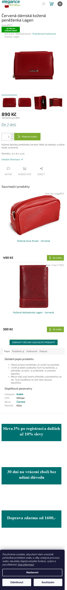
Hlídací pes (24, 174)
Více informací (25, 564)
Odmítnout (16, 582)
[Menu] (60, 4)
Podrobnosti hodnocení (44, 34)
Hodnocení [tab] (31, 351)
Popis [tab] (7, 351)
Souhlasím (48, 582)
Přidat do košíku (29, 136)
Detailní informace (11, 159)
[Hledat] (44, 4)
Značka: (11, 37)
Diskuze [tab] (43, 351)
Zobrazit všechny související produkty (33, 342)
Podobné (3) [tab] (18, 351)
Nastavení (32, 572)
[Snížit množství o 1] (12, 138)
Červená (21, 402)
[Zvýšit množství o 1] (12, 135)
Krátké (20, 394)
